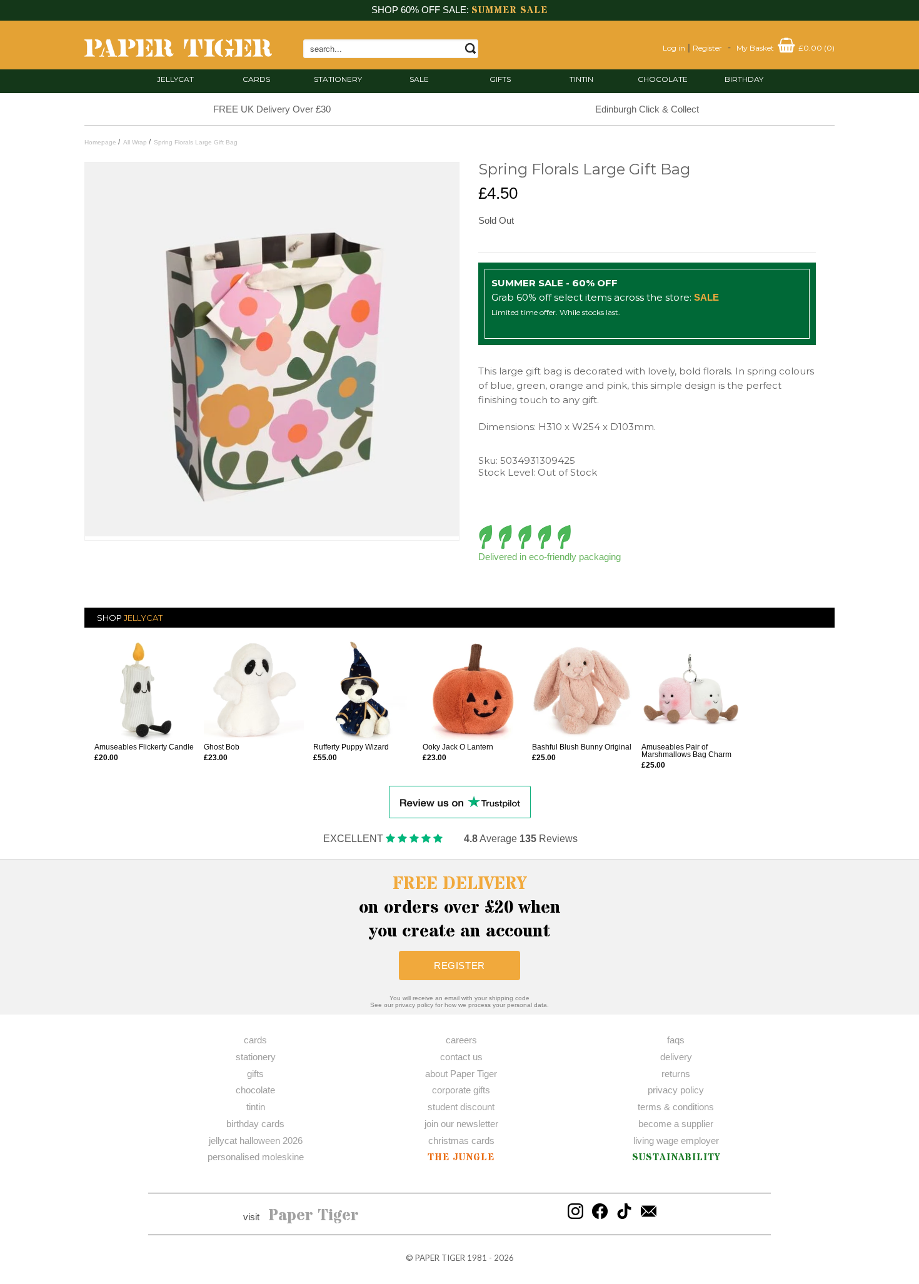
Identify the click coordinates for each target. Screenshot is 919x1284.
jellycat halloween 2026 (256, 1140)
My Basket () (785, 48)
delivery (676, 1056)
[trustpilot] (460, 801)
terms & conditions (676, 1106)
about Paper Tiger (461, 1073)
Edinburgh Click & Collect (647, 109)
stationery (338, 79)
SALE (419, 79)
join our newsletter (461, 1123)
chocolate (255, 1090)
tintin (581, 79)
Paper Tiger (313, 1216)
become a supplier (675, 1123)
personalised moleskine (256, 1156)
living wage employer (676, 1140)
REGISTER (459, 965)
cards (256, 79)
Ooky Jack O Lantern (458, 747)
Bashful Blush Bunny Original (581, 747)
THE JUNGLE (461, 1157)
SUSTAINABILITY (676, 1157)
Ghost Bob (221, 747)
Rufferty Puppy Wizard (351, 747)
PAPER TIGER (440, 1258)
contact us (461, 1056)
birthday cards (255, 1123)
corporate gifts (461, 1090)
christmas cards (461, 1140)
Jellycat (175, 79)
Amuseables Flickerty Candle (144, 747)
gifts (500, 79)
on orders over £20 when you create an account (460, 907)
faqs (676, 1040)
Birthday (744, 79)
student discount (461, 1106)
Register (707, 48)
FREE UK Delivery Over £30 (272, 109)
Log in (674, 48)
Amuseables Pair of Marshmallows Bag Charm (686, 751)
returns (675, 1073)
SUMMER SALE (509, 10)
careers (461, 1040)
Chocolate (663, 79)
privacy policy (676, 1090)
